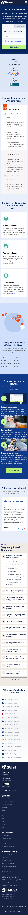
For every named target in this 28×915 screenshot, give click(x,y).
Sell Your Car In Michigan (12, 732)
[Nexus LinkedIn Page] (16, 790)
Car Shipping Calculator (8, 799)
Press (3, 821)
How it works (5, 807)
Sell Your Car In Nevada (11, 736)
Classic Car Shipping (7, 871)
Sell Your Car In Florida (11, 714)
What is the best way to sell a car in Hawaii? (15, 607)
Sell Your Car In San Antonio (13, 746)
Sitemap (4, 824)
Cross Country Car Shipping (9, 866)
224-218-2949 (5, 882)
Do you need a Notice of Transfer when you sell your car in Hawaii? (15, 657)
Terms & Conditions (10, 911)
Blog (3, 815)
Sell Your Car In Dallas (11, 710)
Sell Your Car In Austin (11, 703)
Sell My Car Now (14, 47)
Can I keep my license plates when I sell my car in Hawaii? (14, 591)
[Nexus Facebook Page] (2, 790)
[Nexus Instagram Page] (6, 790)
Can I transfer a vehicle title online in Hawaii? (16, 635)
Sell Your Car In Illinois (11, 725)
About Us (4, 810)
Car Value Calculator (7, 804)
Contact (4, 813)
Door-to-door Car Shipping (8, 855)
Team (3, 818)
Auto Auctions (5, 835)
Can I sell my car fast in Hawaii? (15, 621)
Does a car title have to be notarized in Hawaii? (13, 650)
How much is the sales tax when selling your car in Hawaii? (15, 615)
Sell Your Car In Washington (13, 757)
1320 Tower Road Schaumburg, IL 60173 (12, 880)
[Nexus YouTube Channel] (12, 790)
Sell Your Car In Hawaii (11, 717)
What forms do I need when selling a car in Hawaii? (14, 556)
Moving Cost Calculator (7, 801)
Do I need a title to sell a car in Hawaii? (14, 665)
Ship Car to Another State (8, 869)
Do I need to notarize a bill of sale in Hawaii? (15, 643)
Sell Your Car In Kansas (11, 728)
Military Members (6, 843)
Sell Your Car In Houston (12, 721)
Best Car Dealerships (7, 841)
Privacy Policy (19, 911)
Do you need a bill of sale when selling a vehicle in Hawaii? (15, 672)
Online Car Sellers (6, 838)
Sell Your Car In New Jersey (13, 739)
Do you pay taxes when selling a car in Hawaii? (15, 628)
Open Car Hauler (6, 857)
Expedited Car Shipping (8, 863)
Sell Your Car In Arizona (11, 699)
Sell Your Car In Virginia (11, 754)
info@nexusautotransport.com (9, 885)
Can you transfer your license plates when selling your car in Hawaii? (15, 599)
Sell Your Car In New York (12, 743)
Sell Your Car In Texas (11, 750)
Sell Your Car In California (12, 706)
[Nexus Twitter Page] (9, 790)
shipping (12, 293)
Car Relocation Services (8, 846)
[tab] (8, 26)
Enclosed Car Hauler (7, 860)
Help (3, 827)
